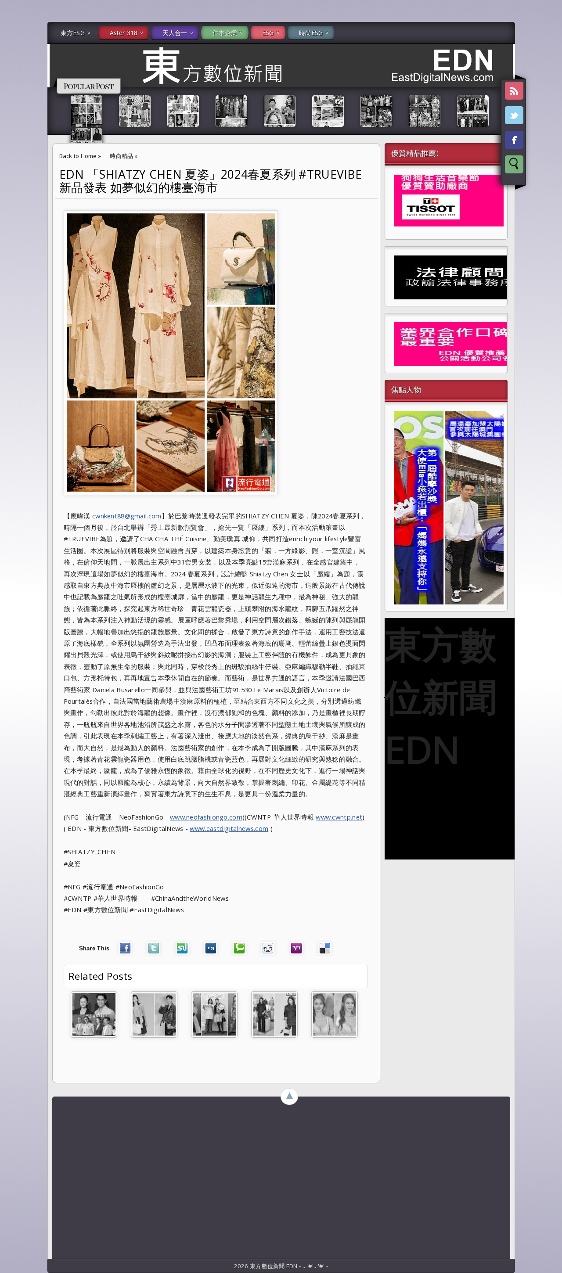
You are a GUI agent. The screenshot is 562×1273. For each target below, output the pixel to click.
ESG (268, 33)
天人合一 (174, 33)
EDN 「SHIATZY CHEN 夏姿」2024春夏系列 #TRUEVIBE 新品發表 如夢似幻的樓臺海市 (210, 180)
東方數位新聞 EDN (441, 696)
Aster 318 (123, 33)
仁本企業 (225, 33)
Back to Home (78, 156)
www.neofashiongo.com (206, 817)
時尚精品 (121, 156)
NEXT (547, 139)
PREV (14, 139)
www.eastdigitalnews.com (229, 828)
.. (305, 1266)
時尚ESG (311, 33)
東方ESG (73, 33)
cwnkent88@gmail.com (127, 515)
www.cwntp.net (339, 817)
